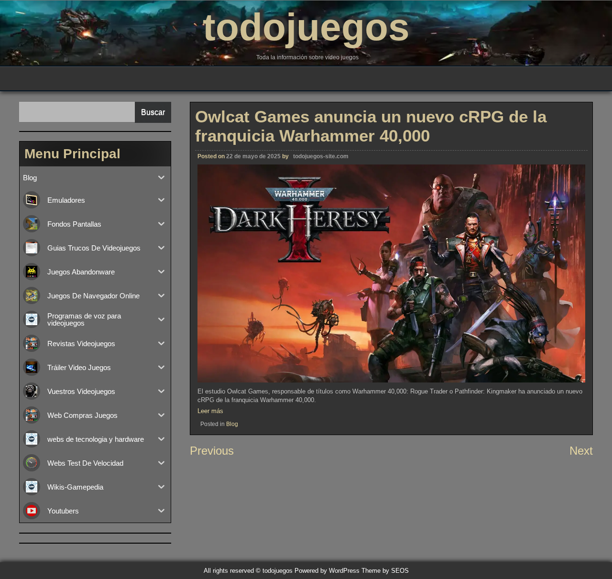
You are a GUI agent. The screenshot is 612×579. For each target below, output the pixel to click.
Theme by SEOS (385, 570)
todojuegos (306, 27)
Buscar (153, 112)
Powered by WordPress (327, 570)
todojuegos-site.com (321, 156)
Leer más (210, 411)
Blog (232, 424)
